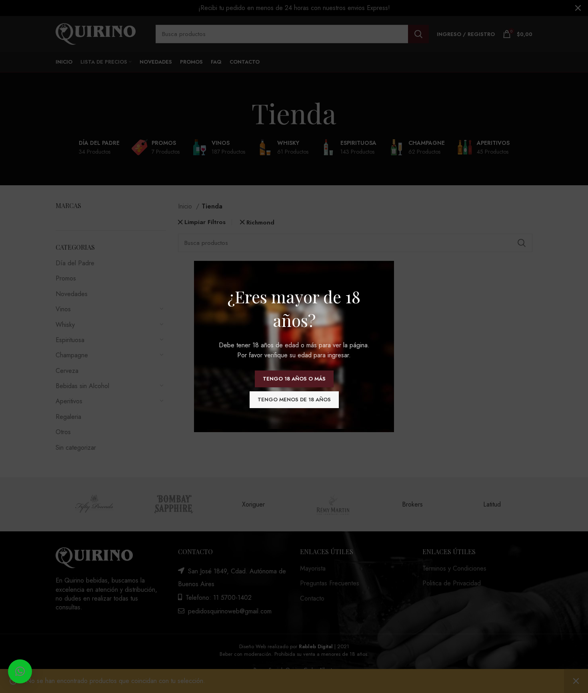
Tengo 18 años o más (294, 379)
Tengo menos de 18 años (294, 399)
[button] (20, 671)
